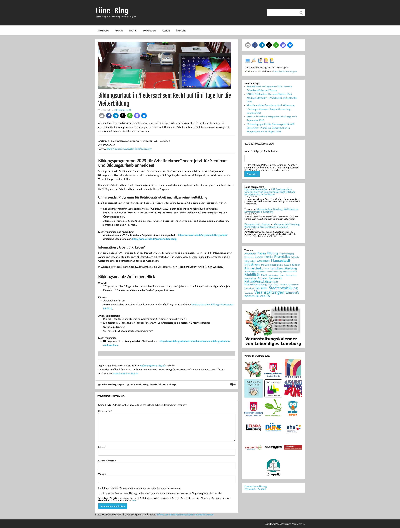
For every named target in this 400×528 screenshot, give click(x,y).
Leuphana (262, 271)
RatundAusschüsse (258, 281)
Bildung (145, 384)
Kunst (266, 269)
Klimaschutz (253, 268)
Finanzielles (282, 256)
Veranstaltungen (170, 384)
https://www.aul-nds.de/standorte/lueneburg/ (128, 148)
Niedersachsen (250, 279)
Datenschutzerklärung (255, 486)
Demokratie (249, 257)
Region (119, 30)
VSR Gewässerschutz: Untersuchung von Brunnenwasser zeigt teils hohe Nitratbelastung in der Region (269, 192)
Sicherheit (249, 288)
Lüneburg (103, 30)
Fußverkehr (295, 257)
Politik (132, 30)
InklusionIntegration (272, 264)
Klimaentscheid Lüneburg (257, 224)
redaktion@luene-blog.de (152, 365)
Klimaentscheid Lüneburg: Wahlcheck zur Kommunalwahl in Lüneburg (271, 210)
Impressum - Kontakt (255, 488)
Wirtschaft (292, 292)
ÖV (268, 295)
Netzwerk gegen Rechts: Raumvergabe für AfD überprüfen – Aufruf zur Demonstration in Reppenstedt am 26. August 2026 (270, 127)
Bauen (262, 253)
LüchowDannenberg (275, 271)
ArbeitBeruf (136, 384)
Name (102, 447)
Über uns (181, 30)
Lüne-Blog (112, 11)
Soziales (261, 288)
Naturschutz (291, 275)
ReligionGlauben (273, 285)
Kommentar (105, 411)
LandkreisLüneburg (283, 268)
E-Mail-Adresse (107, 460)
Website (102, 474)
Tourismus (248, 293)
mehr (134, 500)
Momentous (298, 523)
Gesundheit (263, 261)
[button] (102, 115)
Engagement (149, 30)
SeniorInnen (293, 285)
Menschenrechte (290, 271)
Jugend (287, 265)
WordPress (281, 523)
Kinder (296, 264)
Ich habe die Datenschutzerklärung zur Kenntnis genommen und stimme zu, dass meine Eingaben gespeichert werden (161, 493)
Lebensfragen (250, 271)
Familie (268, 256)
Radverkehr (275, 278)
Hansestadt (280, 260)
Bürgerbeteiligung (286, 254)
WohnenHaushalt (254, 295)
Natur (282, 275)
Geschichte (250, 261)
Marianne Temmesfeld (256, 189)
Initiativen (252, 264)
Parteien (263, 278)
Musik (264, 275)
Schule (284, 284)
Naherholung (274, 275)
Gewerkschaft (156, 384)
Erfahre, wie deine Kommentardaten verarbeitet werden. (185, 514)
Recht (275, 282)
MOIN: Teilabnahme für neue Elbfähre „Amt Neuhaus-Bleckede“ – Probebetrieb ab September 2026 (272, 97)
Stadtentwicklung (283, 288)
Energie (259, 256)
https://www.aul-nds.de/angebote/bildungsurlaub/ (203, 234)
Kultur (166, 30)
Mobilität (252, 275)
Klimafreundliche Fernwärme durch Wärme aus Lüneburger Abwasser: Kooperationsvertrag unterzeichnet (271, 109)
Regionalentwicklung (255, 284)
